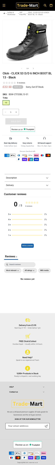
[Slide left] (22, 68)
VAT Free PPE (22, 13)
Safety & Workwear (11, 13)
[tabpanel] (27, 285)
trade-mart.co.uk (33, 462)
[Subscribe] (46, 426)
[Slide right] (33, 68)
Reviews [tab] (11, 256)
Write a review (27, 246)
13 (7, 103)
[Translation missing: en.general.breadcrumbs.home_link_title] (4, 13)
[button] (4, 5)
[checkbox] (44, 270)
